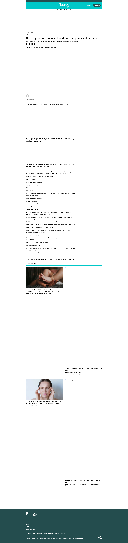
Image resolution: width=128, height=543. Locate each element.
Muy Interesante (29, 522)
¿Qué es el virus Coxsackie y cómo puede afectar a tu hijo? (83, 369)
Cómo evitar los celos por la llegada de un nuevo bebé (82, 481)
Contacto (45, 533)
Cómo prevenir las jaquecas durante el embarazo (43, 401)
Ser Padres (28, 526)
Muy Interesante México (30, 529)
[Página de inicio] (27, 32)
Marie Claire (28, 524)
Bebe (71, 9)
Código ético (28, 533)
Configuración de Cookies (59, 533)
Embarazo (66, 9)
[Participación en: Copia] (35, 44)
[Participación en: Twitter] (29, 44)
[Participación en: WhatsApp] (32, 44)
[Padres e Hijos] (31, 516)
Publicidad (50, 533)
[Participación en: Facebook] (27, 44)
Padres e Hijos (37, 94)
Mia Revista (28, 527)
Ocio (56, 9)
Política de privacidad (37, 533)
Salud (60, 9)
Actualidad (30, 32)
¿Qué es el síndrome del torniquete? (39, 289)
